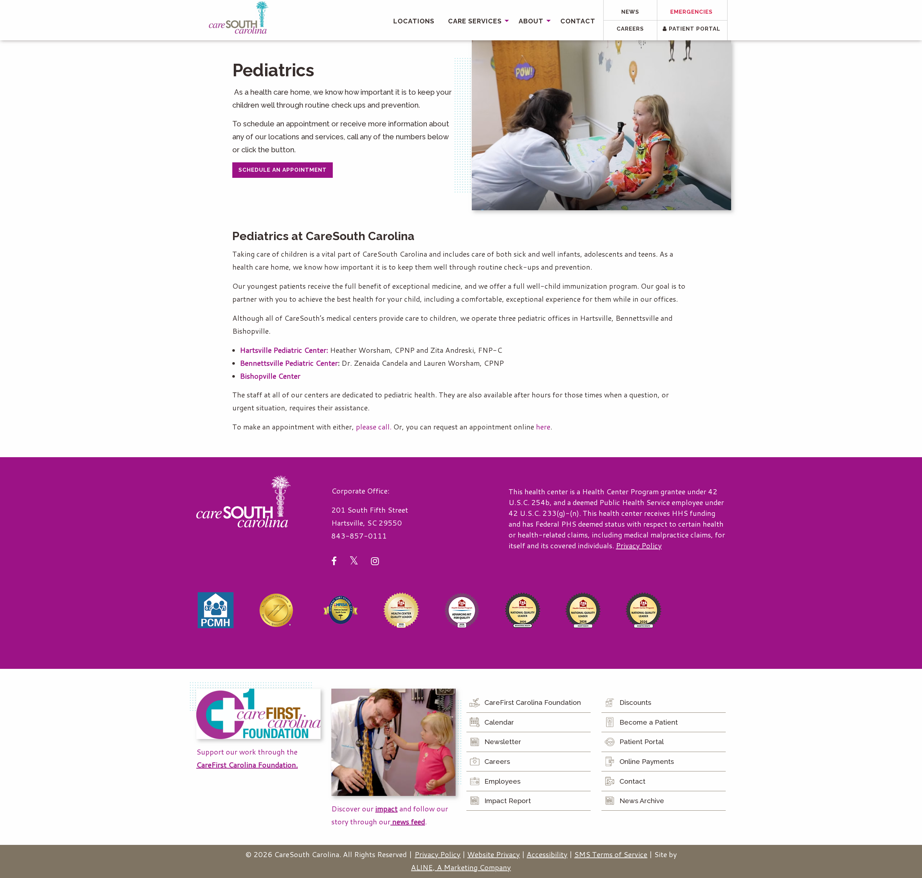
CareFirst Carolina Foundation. (247, 765)
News (630, 12)
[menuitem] (413, 21)
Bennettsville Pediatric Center (289, 363)
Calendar (499, 722)
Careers (630, 29)
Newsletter (502, 742)
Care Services (475, 21)
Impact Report (507, 801)
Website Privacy (493, 854)
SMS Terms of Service (610, 854)
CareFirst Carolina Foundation (532, 702)
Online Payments (646, 761)
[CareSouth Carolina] (238, 17)
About (531, 21)
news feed (407, 821)
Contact (577, 21)
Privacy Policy (639, 545)
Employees (502, 781)
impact (386, 808)
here (543, 427)
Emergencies (691, 12)
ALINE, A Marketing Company (461, 867)
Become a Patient (648, 722)
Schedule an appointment (282, 170)
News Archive (641, 801)
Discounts (635, 702)
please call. (373, 427)
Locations (413, 21)
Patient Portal (693, 29)
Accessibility (547, 854)
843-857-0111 (359, 536)
